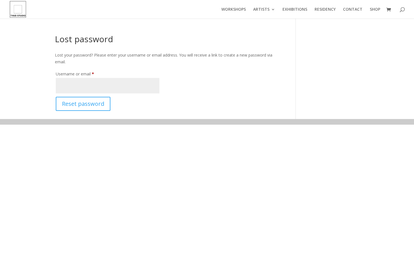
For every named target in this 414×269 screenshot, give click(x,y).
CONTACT (352, 9)
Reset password (83, 103)
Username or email (83, 74)
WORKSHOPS (233, 9)
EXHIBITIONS (294, 9)
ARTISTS (261, 9)
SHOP (375, 9)
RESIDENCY (325, 9)
